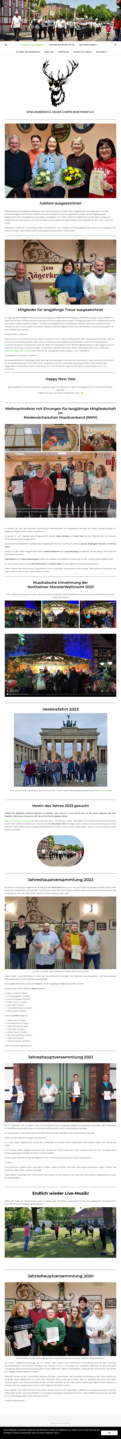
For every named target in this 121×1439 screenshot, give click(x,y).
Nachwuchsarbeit (88, 45)
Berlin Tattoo (100, 790)
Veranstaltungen (82, 52)
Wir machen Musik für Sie (62, 45)
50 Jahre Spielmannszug (28, 52)
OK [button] (109, 1433)
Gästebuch (101, 52)
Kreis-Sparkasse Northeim (19, 821)
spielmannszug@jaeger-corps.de (18, 351)
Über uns (49, 52)
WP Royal (66, 1423)
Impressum (63, 52)
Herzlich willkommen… (33, 45)
